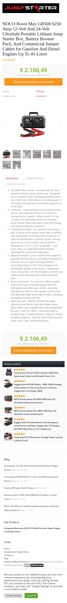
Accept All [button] (31, 595)
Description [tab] (12, 178)
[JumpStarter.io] (33, 8)
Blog (6, 558)
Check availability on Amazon (34, 82)
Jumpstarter (41, 96)
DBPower (40, 91)
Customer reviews (15, 184)
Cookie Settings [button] (13, 595)
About (7, 548)
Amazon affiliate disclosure (16, 561)
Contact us (9, 555)
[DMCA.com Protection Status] (34, 565)
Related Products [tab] (35, 178)
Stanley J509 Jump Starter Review (19, 488)
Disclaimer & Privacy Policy (16, 551)
